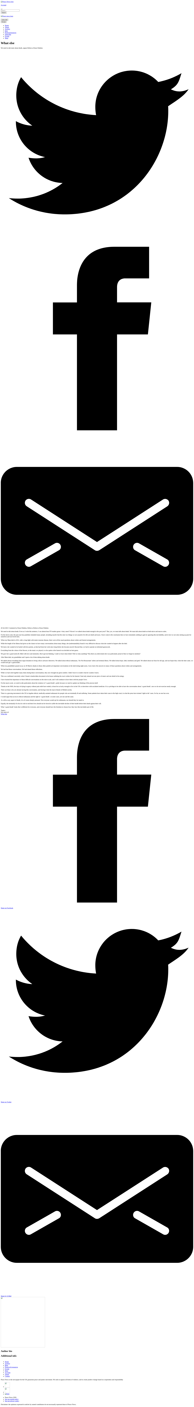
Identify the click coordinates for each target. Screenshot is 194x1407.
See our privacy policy (12, 1401)
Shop (6, 38)
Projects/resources (10, 33)
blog (6, 31)
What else (4, 714)
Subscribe (4, 20)
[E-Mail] (97, 531)
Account (3, 5)
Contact (7, 1376)
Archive (7, 29)
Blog (6, 1365)
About (7, 27)
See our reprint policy (12, 1399)
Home (7, 25)
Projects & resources (11, 1367)
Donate (4, 22)
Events (7, 36)
